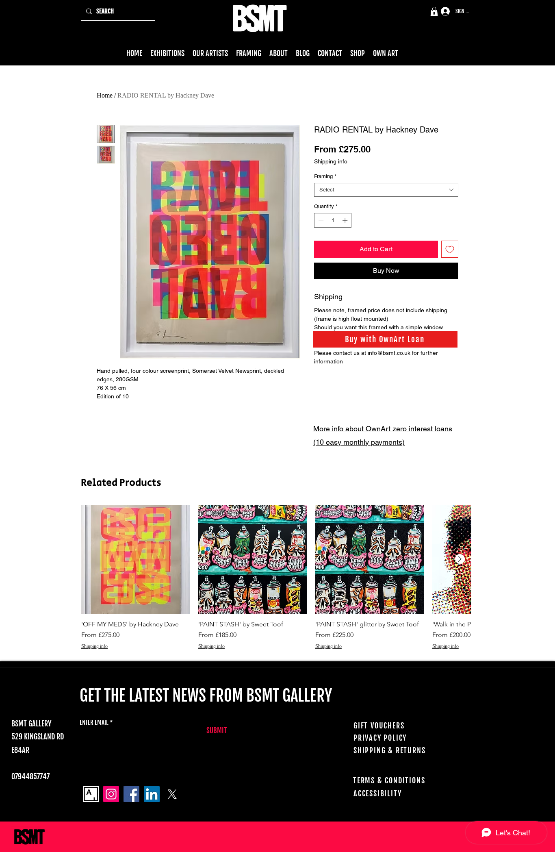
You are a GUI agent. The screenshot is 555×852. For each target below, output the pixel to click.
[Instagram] (111, 794)
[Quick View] (135, 559)
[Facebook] (131, 794)
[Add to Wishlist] (449, 249)
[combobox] (386, 190)
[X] (172, 794)
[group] (276, 581)
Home (105, 95)
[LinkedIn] (152, 794)
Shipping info (330, 161)
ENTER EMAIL (94, 722)
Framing (325, 176)
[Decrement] (320, 220)
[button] (434, 11)
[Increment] (346, 220)
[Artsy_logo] (91, 794)
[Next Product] (460, 559)
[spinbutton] (333, 220)
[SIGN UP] (442, 11)
